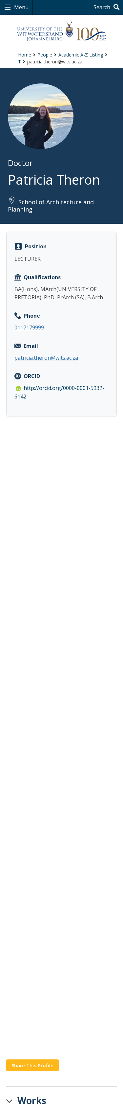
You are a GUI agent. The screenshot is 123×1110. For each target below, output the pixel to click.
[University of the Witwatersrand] (61, 31)
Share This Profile (32, 1065)
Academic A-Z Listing (80, 55)
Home (24, 55)
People (44, 55)
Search (102, 7)
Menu (21, 7)
